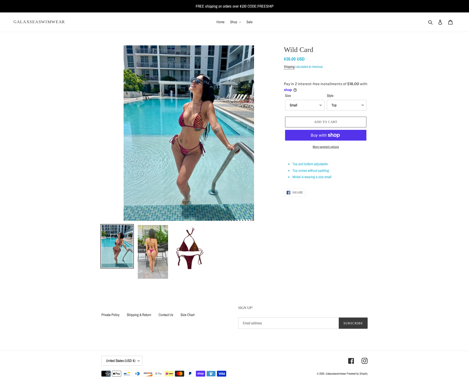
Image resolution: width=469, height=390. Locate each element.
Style (330, 95)
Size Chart (187, 314)
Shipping (289, 66)
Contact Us (166, 314)
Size (288, 95)
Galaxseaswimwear (39, 22)
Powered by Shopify (357, 374)
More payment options (326, 147)
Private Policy (110, 314)
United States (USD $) (120, 360)
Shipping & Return (139, 314)
